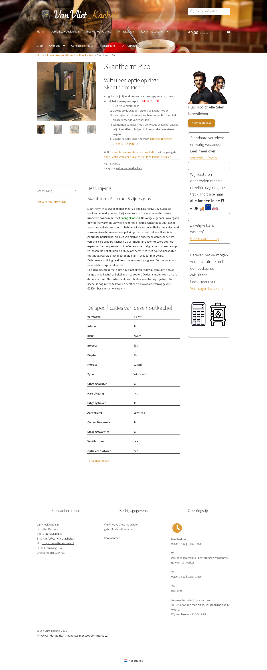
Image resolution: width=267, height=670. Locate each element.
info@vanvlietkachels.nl (60, 538)
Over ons (54, 45)
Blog (40, 45)
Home (40, 31)
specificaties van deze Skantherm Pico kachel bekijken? (138, 157)
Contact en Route (82, 45)
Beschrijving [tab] (44, 191)
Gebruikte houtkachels (80, 55)
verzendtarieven (203, 157)
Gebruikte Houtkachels (65, 31)
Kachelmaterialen (152, 31)
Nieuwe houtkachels (98, 31)
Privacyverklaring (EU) (50, 635)
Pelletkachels (126, 31)
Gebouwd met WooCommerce (85, 635)
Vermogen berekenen (208, 288)
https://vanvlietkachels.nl (58, 543)
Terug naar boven (98, 460)
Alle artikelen (55, 55)
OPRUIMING (129, 45)
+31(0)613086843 (51, 534)
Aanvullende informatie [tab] (51, 201)
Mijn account (107, 45)
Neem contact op (201, 122)
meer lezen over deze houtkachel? (133, 152)
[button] (90, 67)
